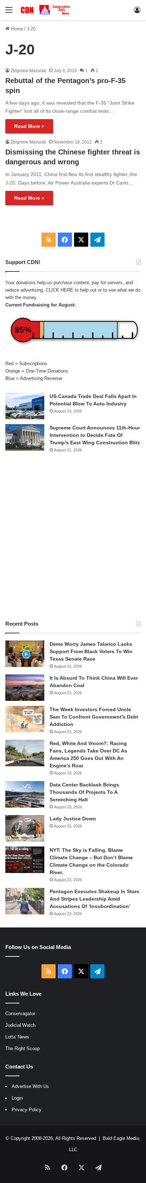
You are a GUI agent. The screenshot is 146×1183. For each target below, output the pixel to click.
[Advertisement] (73, 536)
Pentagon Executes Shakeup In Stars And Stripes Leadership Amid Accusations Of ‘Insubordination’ (94, 899)
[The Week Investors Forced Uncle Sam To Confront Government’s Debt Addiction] (24, 719)
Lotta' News (17, 1036)
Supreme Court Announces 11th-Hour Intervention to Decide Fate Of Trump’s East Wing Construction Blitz (95, 435)
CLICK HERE (59, 290)
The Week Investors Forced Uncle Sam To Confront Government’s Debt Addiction (94, 717)
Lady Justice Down (73, 818)
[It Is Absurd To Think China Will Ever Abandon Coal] (24, 687)
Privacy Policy (26, 1109)
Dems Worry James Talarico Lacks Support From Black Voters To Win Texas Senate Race (91, 651)
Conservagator (20, 1013)
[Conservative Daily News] (46, 10)
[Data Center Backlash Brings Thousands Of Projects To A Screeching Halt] (24, 794)
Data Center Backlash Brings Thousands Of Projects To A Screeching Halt (84, 792)
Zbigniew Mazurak (28, 70)
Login (17, 1098)
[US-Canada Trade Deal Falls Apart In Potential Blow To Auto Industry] (24, 406)
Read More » (29, 126)
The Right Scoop (22, 1048)
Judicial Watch (20, 1025)
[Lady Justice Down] (24, 828)
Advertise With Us (30, 1086)
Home (16, 28)
